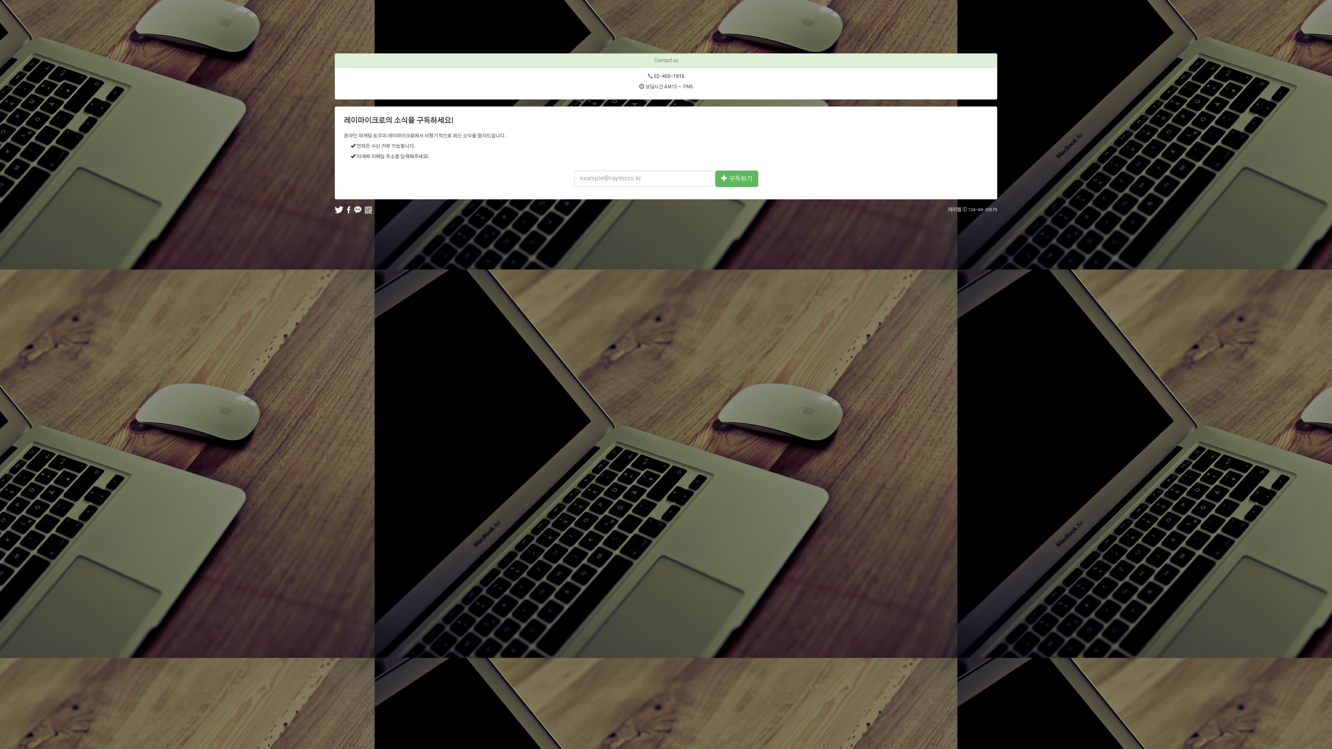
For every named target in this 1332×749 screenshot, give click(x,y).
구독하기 (739, 179)
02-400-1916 (669, 76)
